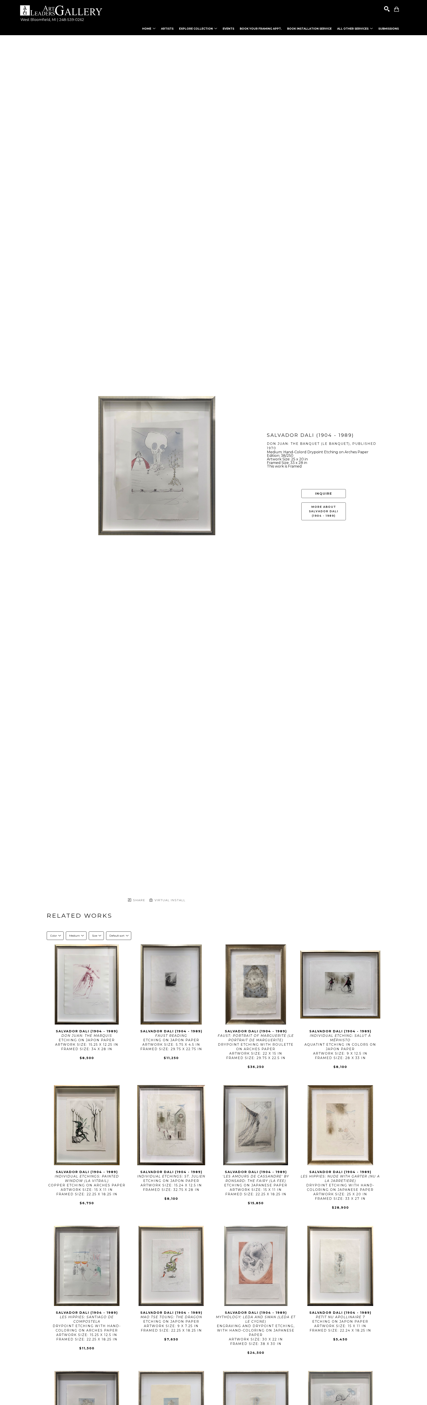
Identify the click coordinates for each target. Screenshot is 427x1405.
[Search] (387, 9)
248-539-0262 (71, 20)
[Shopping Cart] (396, 9)
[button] (148, 28)
